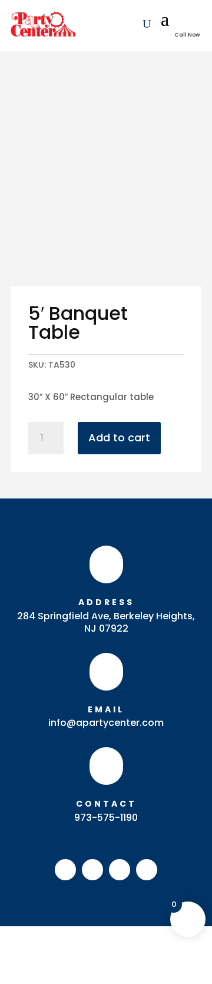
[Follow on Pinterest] (119, 869)
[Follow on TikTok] (146, 869)
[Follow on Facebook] (65, 869)
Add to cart (119, 437)
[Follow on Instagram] (92, 869)
